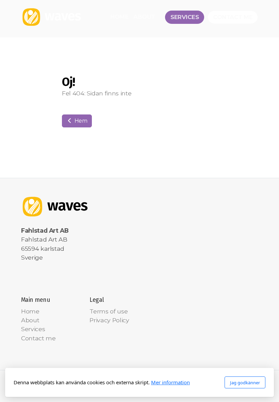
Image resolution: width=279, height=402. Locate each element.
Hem (80, 121)
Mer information (170, 382)
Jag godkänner (245, 383)
